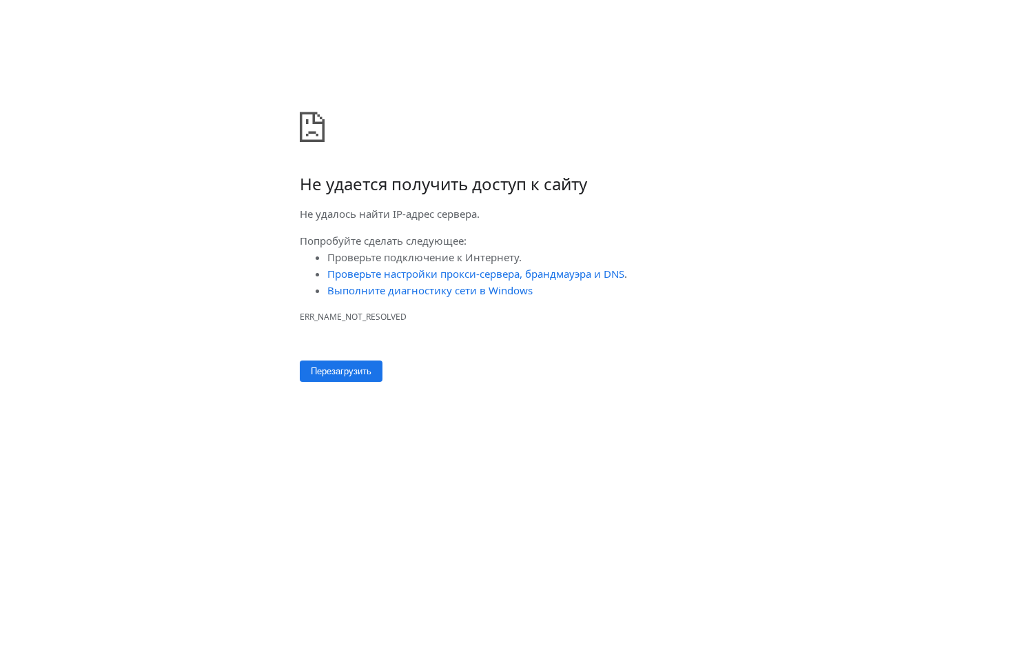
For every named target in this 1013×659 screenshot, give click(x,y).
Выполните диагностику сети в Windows (430, 290)
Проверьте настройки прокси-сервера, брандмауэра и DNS (475, 274)
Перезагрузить (341, 371)
